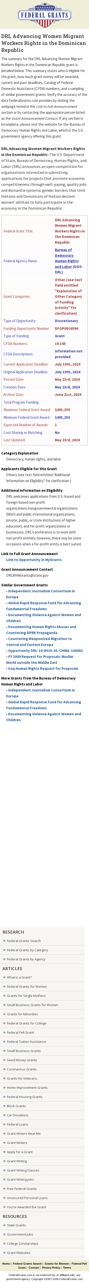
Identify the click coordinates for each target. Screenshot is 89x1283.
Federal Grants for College (26, 1023)
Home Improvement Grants (27, 1087)
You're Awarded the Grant (26, 1207)
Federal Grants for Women (27, 986)
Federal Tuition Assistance (26, 1041)
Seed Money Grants (22, 1060)
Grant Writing (17, 1161)
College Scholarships (22, 1243)
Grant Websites (18, 1252)
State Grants (16, 1225)
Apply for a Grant (20, 1152)
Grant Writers (17, 1142)
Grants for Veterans (22, 1078)
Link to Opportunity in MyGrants (34, 559)
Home (6, 1263)
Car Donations (17, 1115)
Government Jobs (20, 1234)
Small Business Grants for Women (32, 1005)
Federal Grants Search (24, 941)
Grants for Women (57, 1263)
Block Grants (16, 1106)
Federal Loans (17, 1124)
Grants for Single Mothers (26, 995)
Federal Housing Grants (25, 1096)
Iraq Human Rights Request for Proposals (43, 668)
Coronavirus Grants (22, 1069)
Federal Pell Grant (20, 1032)
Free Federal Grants (22, 1188)
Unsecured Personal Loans (27, 1198)
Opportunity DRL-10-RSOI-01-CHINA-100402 (45, 650)
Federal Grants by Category (27, 950)
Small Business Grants (24, 1051)
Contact (34, 1267)
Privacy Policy (51, 1267)
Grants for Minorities (22, 1014)
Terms (67, 1267)
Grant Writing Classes (23, 1170)
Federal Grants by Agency (26, 959)
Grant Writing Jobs (20, 1179)
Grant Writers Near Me (24, 1133)
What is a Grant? (19, 977)
